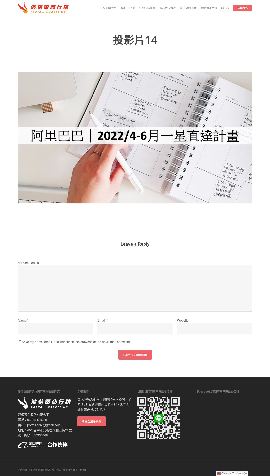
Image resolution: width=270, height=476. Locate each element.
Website (183, 320)
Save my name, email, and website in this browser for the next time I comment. (76, 341)
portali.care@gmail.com (43, 425)
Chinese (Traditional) (233, 473)
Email (102, 320)
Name (23, 320)
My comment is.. (29, 262)
